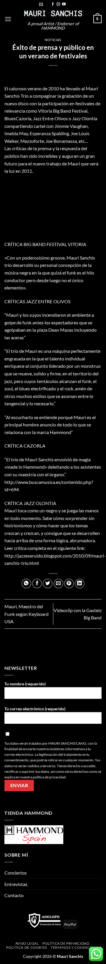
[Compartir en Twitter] (47, 583)
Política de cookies (26, 947)
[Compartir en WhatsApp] (26, 583)
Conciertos (15, 872)
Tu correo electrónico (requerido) (34, 708)
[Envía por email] (58, 583)
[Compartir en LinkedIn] (80, 583)
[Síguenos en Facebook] (52, 4)
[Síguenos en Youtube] (64, 4)
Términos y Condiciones (76, 947)
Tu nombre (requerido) (25, 683)
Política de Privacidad (65, 943)
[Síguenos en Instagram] (58, 4)
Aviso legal (27, 943)
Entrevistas (15, 884)
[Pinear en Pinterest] (69, 583)
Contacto (14, 895)
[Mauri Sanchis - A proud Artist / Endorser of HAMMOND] (53, 13)
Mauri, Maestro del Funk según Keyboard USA (26, 614)
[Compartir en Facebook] (37, 583)
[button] (41, 4)
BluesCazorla (17, 118)
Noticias (53, 40)
